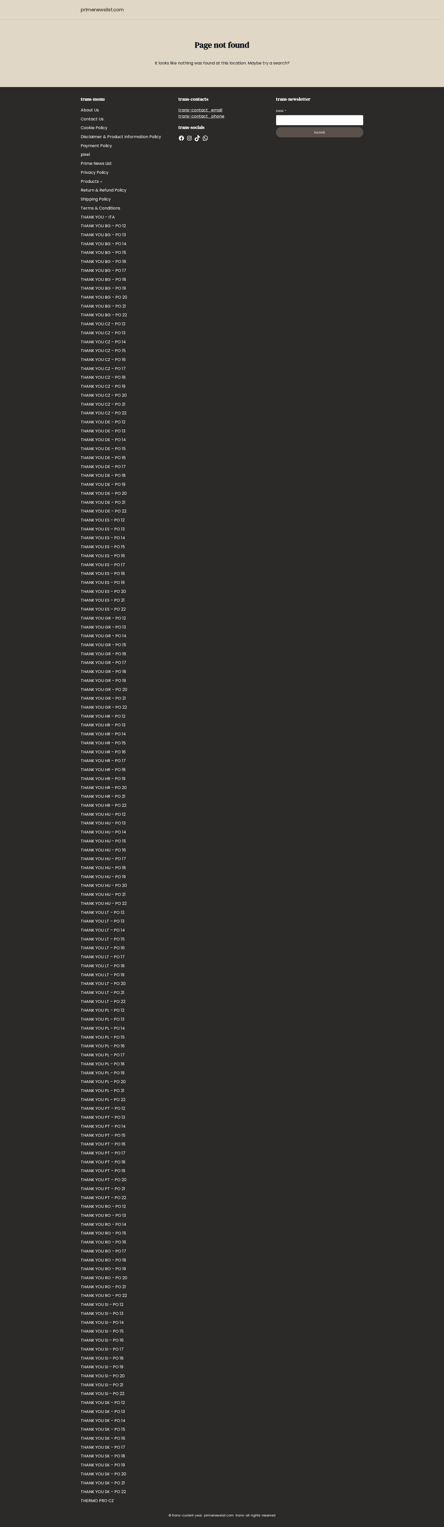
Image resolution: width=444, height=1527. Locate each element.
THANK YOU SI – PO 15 (102, 1331)
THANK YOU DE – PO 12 (103, 422)
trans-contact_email (200, 110)
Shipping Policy (96, 199)
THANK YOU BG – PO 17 (103, 270)
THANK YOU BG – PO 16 (103, 261)
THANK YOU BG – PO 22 (104, 315)
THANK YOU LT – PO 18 (103, 966)
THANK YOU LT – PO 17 (103, 957)
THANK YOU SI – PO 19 (102, 1367)
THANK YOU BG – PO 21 (103, 306)
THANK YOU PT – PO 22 (103, 1198)
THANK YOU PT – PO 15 (103, 1135)
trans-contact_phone (201, 116)
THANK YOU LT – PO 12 (102, 912)
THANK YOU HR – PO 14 (103, 734)
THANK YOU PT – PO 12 (103, 1108)
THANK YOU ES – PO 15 (103, 547)
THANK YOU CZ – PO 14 (103, 342)
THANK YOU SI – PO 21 (102, 1385)
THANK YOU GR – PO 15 (103, 645)
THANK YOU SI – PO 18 (102, 1358)
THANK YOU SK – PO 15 (103, 1429)
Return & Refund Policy (103, 190)
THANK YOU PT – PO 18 (103, 1162)
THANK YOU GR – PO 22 (104, 707)
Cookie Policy (94, 128)
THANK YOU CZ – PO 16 (103, 360)
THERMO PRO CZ (97, 1501)
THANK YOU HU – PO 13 (103, 823)
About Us (90, 110)
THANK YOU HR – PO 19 (103, 779)
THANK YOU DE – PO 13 (103, 431)
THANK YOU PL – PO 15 (103, 1037)
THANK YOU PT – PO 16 (103, 1144)
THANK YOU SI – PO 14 (102, 1322)
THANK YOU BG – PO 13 (103, 235)
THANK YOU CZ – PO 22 (103, 413)
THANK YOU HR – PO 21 (103, 796)
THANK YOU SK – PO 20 (103, 1474)
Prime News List (96, 163)
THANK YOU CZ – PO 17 (103, 369)
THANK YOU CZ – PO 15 (103, 351)
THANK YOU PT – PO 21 (103, 1189)
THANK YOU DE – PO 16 (103, 458)
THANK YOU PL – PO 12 (102, 1010)
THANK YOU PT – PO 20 (103, 1180)
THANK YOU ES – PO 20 (103, 591)
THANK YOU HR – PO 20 (104, 788)
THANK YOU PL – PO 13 (102, 1019)
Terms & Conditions (100, 208)
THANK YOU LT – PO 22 (103, 1001)
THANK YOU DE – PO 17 (103, 467)
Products (90, 181)
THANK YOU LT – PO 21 (102, 992)
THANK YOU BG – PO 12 (103, 226)
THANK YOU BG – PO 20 (104, 297)
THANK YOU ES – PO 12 (103, 520)
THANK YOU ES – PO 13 (103, 529)
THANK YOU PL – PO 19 (102, 1073)
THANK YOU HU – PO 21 (103, 894)
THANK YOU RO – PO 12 (103, 1206)
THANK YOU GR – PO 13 (103, 627)
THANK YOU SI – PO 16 (102, 1340)
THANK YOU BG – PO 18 (103, 279)
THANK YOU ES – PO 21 (103, 600)
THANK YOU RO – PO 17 (103, 1251)
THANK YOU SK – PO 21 (103, 1483)
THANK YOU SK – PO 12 (103, 1403)
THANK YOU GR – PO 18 (103, 672)
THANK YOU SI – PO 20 (103, 1376)
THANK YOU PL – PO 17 (103, 1055)
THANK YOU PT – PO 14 (103, 1126)
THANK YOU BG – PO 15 (103, 252)
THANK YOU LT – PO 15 (103, 939)
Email (281, 111)
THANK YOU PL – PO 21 (102, 1091)
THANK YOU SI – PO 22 (102, 1394)
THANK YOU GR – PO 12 (103, 618)
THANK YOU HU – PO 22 (104, 903)
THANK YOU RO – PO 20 (104, 1278)
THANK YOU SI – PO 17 (102, 1349)
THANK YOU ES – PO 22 (103, 609)
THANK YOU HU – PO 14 (103, 832)
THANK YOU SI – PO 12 (102, 1304)
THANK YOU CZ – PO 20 (104, 395)
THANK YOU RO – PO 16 (103, 1242)
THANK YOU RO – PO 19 (103, 1269)
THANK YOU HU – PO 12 (103, 814)
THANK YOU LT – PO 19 (102, 975)
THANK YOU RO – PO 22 (104, 1295)
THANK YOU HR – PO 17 (103, 761)
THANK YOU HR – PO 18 (103, 770)
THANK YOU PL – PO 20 (103, 1082)
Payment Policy (96, 146)
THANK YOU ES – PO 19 (103, 582)
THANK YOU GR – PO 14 (103, 636)
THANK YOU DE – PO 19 (103, 484)
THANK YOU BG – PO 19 (103, 288)
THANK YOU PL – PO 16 (103, 1046)
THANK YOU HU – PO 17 (103, 859)
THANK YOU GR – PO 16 (103, 654)
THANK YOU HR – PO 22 (103, 805)
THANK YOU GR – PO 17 (103, 663)
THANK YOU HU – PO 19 (103, 877)
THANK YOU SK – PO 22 (103, 1492)
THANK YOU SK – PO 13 (103, 1412)
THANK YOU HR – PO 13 (103, 725)
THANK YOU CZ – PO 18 (103, 377)
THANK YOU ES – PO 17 (103, 565)
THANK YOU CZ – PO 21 (103, 404)
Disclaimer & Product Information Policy (121, 137)
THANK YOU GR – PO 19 (103, 681)
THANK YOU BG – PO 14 (103, 244)
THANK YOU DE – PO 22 (103, 511)
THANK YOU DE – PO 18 (103, 475)
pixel (85, 154)
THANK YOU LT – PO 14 (103, 930)
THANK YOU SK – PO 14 (103, 1421)
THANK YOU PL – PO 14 (103, 1028)
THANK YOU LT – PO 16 (103, 948)
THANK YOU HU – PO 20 (104, 885)
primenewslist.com (102, 9)
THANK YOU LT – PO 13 (102, 921)
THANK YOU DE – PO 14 (103, 440)
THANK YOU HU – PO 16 (103, 850)
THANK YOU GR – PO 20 (104, 690)
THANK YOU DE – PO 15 (103, 449)
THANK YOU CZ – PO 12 (103, 324)
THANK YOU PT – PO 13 (103, 1117)
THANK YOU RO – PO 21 (103, 1287)
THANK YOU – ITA (98, 217)
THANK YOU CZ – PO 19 (103, 386)
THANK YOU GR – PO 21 (103, 698)
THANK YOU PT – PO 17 (103, 1153)
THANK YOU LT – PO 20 (103, 984)
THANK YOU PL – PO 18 (103, 1064)
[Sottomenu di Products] (101, 181)
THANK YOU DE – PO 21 (103, 502)
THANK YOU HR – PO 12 (103, 716)
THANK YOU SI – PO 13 (102, 1313)
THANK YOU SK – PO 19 (103, 1465)
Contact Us (92, 119)
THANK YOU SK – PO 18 (103, 1456)
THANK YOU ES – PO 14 (103, 538)
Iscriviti (319, 132)
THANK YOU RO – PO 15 (103, 1233)
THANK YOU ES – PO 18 (103, 573)
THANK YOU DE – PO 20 (104, 493)
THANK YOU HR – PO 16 (103, 752)
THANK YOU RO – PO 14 (103, 1224)
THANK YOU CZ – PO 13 (103, 333)
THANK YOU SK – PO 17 (103, 1447)
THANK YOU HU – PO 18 (103, 868)
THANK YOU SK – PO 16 (103, 1438)
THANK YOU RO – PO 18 (103, 1260)
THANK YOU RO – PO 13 (103, 1215)
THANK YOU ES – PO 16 (103, 556)
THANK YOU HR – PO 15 (103, 743)
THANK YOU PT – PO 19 (103, 1171)
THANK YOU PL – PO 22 (103, 1100)
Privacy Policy (94, 172)
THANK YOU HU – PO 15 (103, 841)
